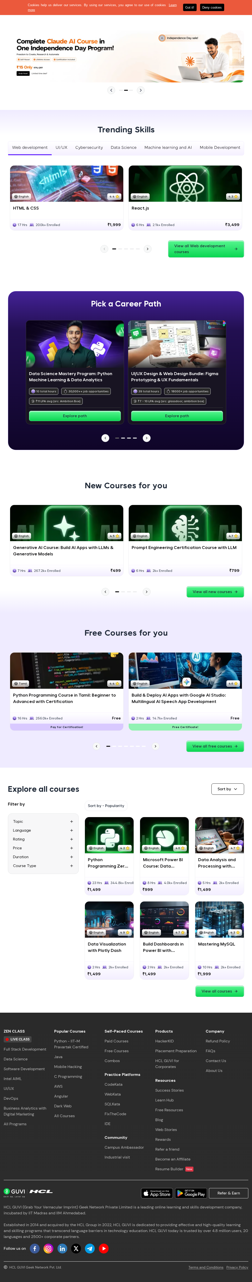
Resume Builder (173, 1169)
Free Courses (117, 1050)
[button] (227, 789)
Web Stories (166, 1129)
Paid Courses (116, 1041)
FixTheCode (115, 1113)
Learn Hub (164, 1100)
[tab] (30, 148)
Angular (61, 1096)
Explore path (75, 415)
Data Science (16, 1059)
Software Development (24, 1068)
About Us (214, 1070)
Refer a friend (167, 1149)
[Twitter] (76, 1248)
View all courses (217, 991)
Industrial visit (117, 1157)
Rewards (163, 1139)
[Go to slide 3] (131, 90)
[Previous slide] (111, 90)
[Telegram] (90, 1248)
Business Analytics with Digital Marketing (25, 1111)
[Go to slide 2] (126, 90)
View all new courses (212, 591)
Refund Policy (218, 1041)
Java (58, 1056)
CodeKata (114, 1084)
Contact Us (216, 1060)
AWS (58, 1086)
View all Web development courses (199, 249)
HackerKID (164, 1041)
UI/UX (9, 1088)
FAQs (210, 1050)
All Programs (15, 1124)
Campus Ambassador (124, 1147)
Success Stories (169, 1090)
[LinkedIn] (62, 1248)
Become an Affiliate (172, 1159)
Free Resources (169, 1110)
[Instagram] (48, 1248)
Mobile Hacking (68, 1066)
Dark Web (63, 1106)
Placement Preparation (176, 1050)
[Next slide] (141, 90)
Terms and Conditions (206, 1267)
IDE (107, 1123)
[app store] (157, 1193)
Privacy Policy (237, 1267)
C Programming (68, 1076)
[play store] (191, 1193)
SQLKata (112, 1104)
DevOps (11, 1098)
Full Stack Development (25, 1049)
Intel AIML (13, 1078)
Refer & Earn (229, 1193)
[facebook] (35, 1248)
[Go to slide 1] (121, 90)
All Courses (64, 1115)
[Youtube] (104, 1248)
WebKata (113, 1094)
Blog (159, 1119)
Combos (112, 1060)
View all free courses (212, 746)
